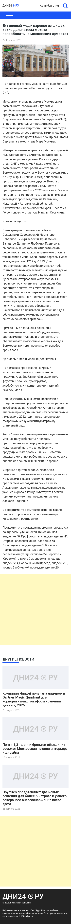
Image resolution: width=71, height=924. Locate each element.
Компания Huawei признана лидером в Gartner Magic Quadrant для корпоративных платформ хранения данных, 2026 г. (33, 699)
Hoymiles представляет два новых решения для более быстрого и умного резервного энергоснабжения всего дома (34, 798)
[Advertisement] (35, 609)
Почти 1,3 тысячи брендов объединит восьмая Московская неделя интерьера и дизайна (35, 749)
